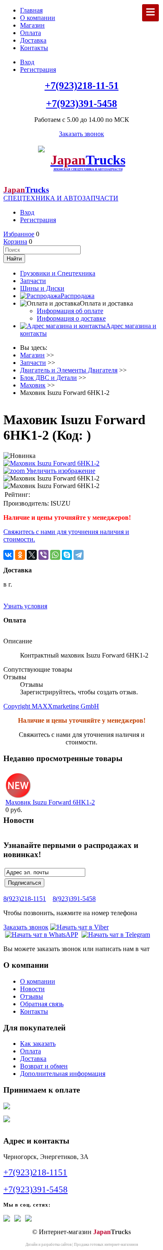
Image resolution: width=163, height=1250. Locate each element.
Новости (32, 988)
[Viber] (43, 555)
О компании (37, 17)
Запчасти (33, 280)
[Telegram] (79, 555)
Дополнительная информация (62, 1073)
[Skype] (67, 555)
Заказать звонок (81, 133)
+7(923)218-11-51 (82, 85)
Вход (27, 62)
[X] (32, 555)
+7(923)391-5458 (81, 103)
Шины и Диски (42, 288)
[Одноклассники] (20, 555)
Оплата (30, 32)
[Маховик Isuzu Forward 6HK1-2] (51, 478)
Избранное (18, 234)
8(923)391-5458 (74, 898)
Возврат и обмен (44, 1066)
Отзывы (31, 996)
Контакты (34, 47)
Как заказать (38, 1043)
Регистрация (38, 69)
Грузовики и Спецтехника (57, 273)
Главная (31, 10)
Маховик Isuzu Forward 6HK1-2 (50, 802)
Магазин (32, 25)
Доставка (33, 40)
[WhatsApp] (55, 555)
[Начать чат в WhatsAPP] (41, 934)
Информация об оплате (70, 310)
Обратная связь (42, 1003)
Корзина (15, 241)
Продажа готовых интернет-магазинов (106, 1244)
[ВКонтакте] (8, 555)
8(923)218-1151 (24, 898)
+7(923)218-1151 (35, 1172)
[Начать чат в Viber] (79, 927)
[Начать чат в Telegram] (116, 934)
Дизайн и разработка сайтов (48, 1244)
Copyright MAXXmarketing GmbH (51, 706)
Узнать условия (25, 606)
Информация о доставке (71, 318)
